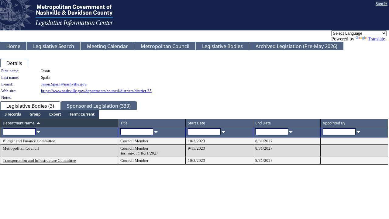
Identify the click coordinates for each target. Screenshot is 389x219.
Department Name (19, 123)
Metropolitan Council (21, 148)
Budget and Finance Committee (29, 141)
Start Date (196, 123)
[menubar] (49, 114)
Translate (376, 38)
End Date (263, 123)
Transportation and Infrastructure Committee (39, 160)
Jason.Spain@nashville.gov (64, 84)
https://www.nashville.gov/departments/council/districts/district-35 (96, 91)
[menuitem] (12, 114)
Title (124, 123)
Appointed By (334, 123)
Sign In (381, 4)
